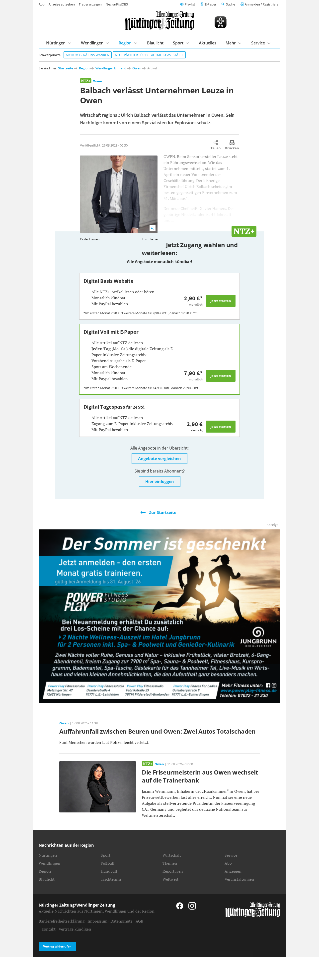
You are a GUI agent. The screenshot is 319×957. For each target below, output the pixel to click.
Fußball (107, 863)
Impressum (97, 921)
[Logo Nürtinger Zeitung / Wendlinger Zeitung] (159, 20)
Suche (230, 4)
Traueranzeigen (90, 4)
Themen (169, 863)
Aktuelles (207, 43)
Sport (178, 43)
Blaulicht (155, 43)
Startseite (65, 68)
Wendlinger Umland (110, 68)
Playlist (190, 4)
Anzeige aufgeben (62, 4)
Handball (109, 871)
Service (258, 43)
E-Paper (210, 4)
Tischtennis (111, 879)
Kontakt (49, 929)
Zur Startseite (162, 512)
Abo (42, 4)
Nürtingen (56, 43)
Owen (136, 68)
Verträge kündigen (75, 929)
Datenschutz (121, 921)
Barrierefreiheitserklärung (61, 921)
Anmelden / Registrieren (262, 4)
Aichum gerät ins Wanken (87, 55)
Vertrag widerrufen (57, 946)
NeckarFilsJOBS (117, 4)
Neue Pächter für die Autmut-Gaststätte (149, 55)
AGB (139, 921)
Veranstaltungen (239, 879)
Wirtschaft (171, 855)
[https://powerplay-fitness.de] (159, 615)
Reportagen (172, 871)
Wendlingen (92, 43)
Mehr (231, 43)
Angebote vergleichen (159, 458)
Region (125, 43)
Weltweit (170, 879)
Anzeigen (233, 871)
